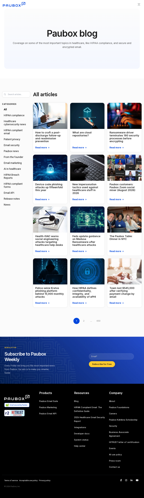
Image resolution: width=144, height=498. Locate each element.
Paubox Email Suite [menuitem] (48, 401)
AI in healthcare (12, 168)
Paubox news (11, 151)
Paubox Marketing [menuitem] (48, 407)
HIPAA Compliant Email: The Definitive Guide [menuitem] (88, 409)
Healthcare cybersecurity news (15, 123)
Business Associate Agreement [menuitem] (119, 434)
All (5, 109)
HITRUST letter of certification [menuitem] (124, 442)
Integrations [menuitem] (80, 427)
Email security (12, 145)
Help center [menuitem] (80, 446)
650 (98, 321)
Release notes (12, 198)
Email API (9, 192)
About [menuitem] (112, 401)
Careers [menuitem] (113, 413)
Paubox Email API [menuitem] (48, 413)
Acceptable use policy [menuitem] (28, 480)
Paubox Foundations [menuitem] (119, 407)
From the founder (13, 157)
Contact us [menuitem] (114, 467)
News (7, 204)
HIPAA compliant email (13, 132)
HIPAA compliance (14, 115)
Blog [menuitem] (76, 401)
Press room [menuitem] (115, 461)
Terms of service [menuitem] (11, 480)
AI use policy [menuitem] (115, 454)
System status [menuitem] (81, 440)
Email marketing (13, 162)
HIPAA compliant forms (13, 185)
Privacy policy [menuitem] (44, 480)
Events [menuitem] (112, 448)
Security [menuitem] (113, 426)
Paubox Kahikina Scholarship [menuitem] (123, 420)
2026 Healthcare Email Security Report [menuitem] (89, 419)
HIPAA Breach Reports (11, 176)
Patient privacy (12, 139)
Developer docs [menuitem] (81, 433)
